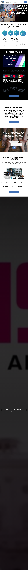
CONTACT (21, 2)
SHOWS (8, 2)
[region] (14, 13)
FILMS (10, 2)
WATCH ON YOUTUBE (14, 96)
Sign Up (14, 147)
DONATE (25, 2)
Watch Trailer (14, 412)
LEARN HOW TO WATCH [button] (14, 191)
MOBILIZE (15, 2)
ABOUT (18, 2)
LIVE (6, 2)
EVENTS (13, 2)
